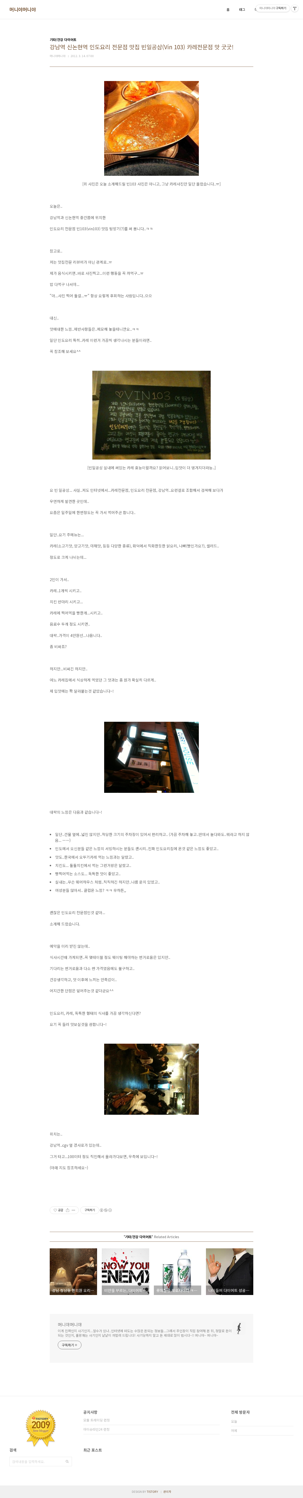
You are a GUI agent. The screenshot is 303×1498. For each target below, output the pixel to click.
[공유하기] (68, 1210)
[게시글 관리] (73, 1210)
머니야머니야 (22, 9)
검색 (67, 1461)
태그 (242, 9)
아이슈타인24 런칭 (96, 1429)
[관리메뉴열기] (294, 8)
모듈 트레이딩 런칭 (96, 1420)
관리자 (167, 1491)
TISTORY (152, 1491)
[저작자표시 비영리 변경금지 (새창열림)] (105, 1210)
